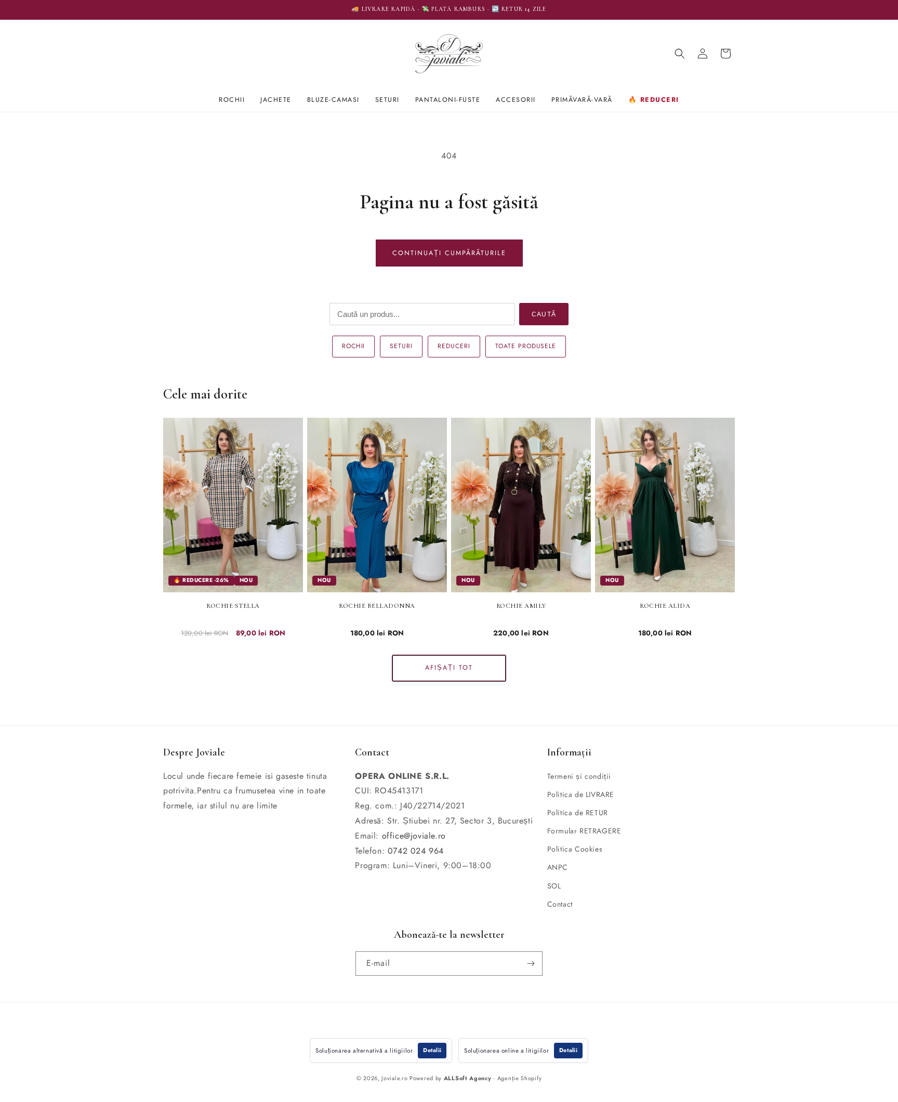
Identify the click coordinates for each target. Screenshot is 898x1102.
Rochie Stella (233, 606)
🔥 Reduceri (653, 99)
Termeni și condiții (579, 776)
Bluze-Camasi (333, 99)
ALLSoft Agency (468, 1078)
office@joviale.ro (414, 836)
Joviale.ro (394, 1078)
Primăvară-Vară (582, 99)
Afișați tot (449, 667)
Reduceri (454, 346)
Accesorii (516, 99)
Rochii (232, 99)
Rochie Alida (665, 606)
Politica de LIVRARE (580, 794)
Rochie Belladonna (377, 606)
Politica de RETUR (577, 812)
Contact (560, 904)
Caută (544, 314)
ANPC (557, 867)
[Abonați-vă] (530, 963)
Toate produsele (525, 346)
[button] (679, 53)
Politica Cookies (575, 849)
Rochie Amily (521, 606)
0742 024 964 (416, 851)
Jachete (276, 99)
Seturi (387, 99)
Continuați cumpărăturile (449, 253)
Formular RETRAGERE (584, 831)
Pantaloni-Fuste (448, 99)
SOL (554, 886)
